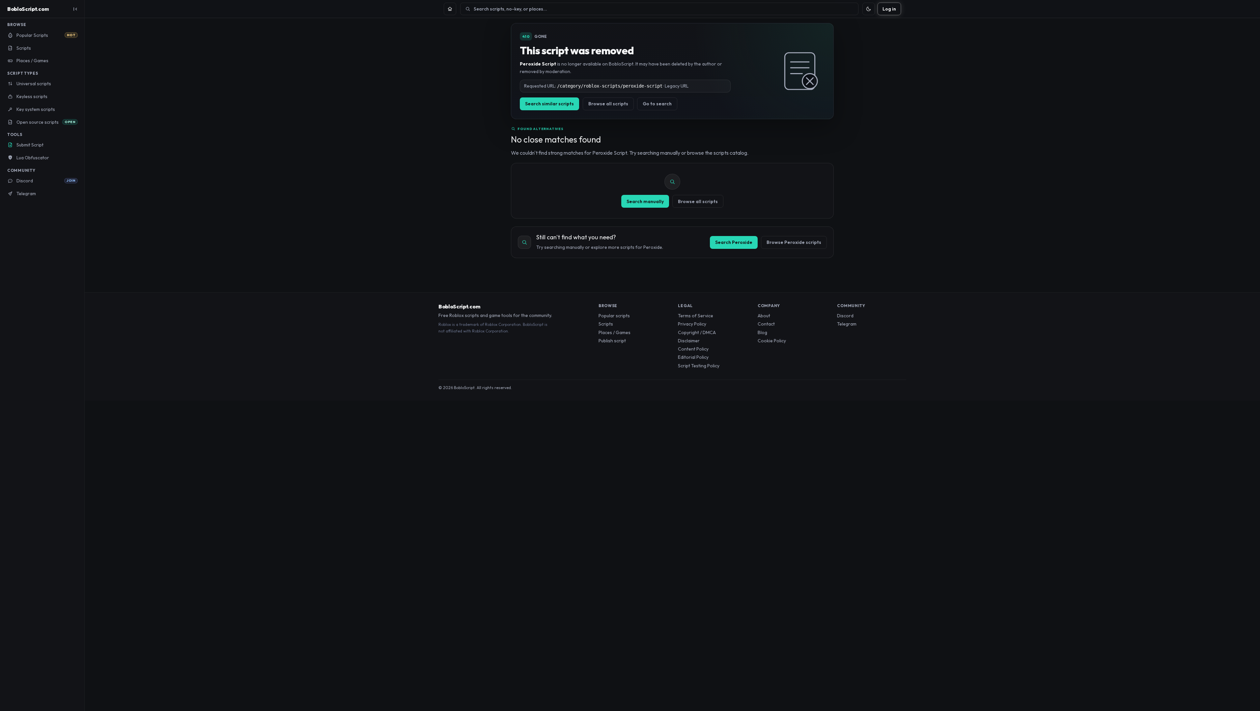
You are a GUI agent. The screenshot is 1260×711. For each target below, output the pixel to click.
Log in (889, 9)
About (764, 316)
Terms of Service (695, 316)
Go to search (657, 104)
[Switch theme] (868, 9)
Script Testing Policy (698, 366)
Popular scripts (614, 316)
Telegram (846, 324)
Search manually (645, 201)
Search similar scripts (549, 104)
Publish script (612, 341)
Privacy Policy (692, 324)
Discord (845, 316)
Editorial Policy (693, 357)
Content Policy (693, 349)
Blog (762, 332)
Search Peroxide (733, 242)
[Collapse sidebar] (75, 9)
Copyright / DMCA (697, 332)
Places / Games (614, 332)
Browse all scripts (608, 104)
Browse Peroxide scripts (794, 242)
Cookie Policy (772, 341)
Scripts (606, 324)
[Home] (450, 9)
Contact (766, 324)
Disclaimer (689, 341)
